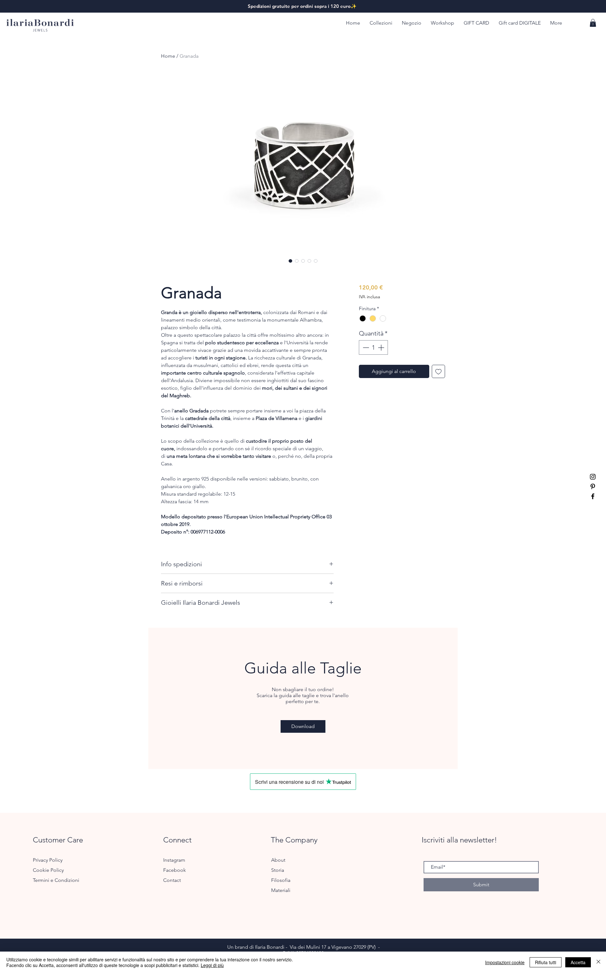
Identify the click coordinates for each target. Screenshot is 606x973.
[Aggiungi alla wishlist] (438, 371)
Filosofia (280, 880)
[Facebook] (593, 496)
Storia (277, 870)
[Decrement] (365, 347)
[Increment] (381, 347)
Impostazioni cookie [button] (505, 962)
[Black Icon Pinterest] (593, 486)
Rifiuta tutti (545, 962)
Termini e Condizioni (56, 880)
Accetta (578, 962)
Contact (172, 880)
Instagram (175, 860)
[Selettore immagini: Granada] (290, 261)
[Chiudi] (598, 962)
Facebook (175, 870)
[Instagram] (593, 477)
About (278, 860)
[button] (381, 23)
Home (168, 56)
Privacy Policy (47, 860)
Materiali (280, 890)
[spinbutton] (373, 347)
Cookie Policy (48, 870)
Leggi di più (212, 965)
